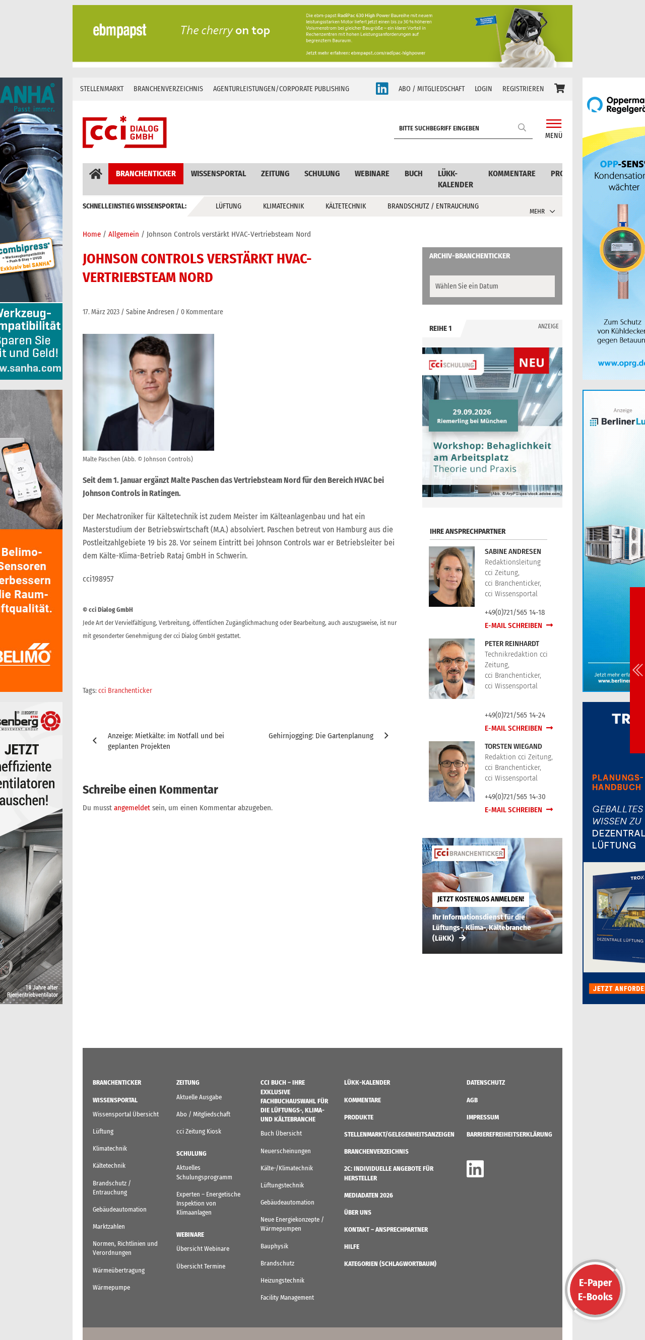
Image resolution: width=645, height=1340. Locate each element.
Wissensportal (218, 173)
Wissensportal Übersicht (126, 1114)
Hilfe (351, 1246)
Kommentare (512, 173)
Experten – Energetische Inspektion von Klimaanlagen (208, 1203)
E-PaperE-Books (595, 1290)
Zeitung (275, 173)
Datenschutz (486, 1082)
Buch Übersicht (281, 1133)
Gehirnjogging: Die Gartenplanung (321, 735)
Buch (414, 173)
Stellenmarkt (101, 89)
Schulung (322, 173)
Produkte (358, 1117)
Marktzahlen (109, 1226)
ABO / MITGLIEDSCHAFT (432, 89)
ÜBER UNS (357, 1212)
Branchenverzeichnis (168, 89)
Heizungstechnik (282, 1280)
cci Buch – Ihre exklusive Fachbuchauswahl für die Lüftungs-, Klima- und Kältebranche (294, 1101)
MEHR (537, 211)
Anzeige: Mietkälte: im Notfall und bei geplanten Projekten (166, 741)
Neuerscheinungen (286, 1151)
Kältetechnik (346, 206)
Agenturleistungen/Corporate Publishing (281, 89)
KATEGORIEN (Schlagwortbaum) (390, 1263)
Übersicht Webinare (202, 1248)
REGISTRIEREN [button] (523, 89)
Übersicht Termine (200, 1266)
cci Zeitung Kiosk (198, 1131)
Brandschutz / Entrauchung (433, 206)
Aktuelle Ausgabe (199, 1097)
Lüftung (228, 206)
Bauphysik (274, 1246)
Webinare (372, 173)
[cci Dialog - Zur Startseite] (125, 132)
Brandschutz (277, 1263)
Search (522, 127)
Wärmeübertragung (119, 1270)
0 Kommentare (202, 312)
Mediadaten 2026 (368, 1195)
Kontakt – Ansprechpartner (386, 1229)
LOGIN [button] (483, 89)
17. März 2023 (101, 312)
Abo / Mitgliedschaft (203, 1114)
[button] (559, 89)
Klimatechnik (283, 206)
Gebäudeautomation (120, 1209)
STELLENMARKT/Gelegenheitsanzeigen (399, 1134)
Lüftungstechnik (282, 1185)
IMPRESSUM (483, 1117)
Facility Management (287, 1297)
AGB (472, 1100)
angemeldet (132, 807)
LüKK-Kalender (455, 179)
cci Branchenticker (125, 690)
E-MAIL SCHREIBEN (514, 625)
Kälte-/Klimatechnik (287, 1168)
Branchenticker (146, 173)
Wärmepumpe (111, 1287)
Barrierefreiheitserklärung (509, 1134)
